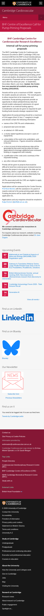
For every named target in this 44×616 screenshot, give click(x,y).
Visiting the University (10, 586)
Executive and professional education (16, 555)
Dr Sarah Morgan (24, 450)
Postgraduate (7, 547)
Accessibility (7, 515)
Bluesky (5, 358)
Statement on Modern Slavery (13, 526)
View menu (3, 3)
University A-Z (7, 533)
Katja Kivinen (7, 202)
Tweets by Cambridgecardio (12, 416)
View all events (33, 299)
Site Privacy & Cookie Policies (13, 436)
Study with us (7, 481)
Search (40, 3)
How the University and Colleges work (16, 570)
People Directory (8, 461)
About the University (10, 565)
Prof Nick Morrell (8, 189)
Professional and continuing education (16, 551)
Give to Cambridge (9, 574)
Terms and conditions (10, 529)
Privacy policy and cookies (12, 522)
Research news (8, 597)
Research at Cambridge (11, 592)
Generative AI (14, 292)
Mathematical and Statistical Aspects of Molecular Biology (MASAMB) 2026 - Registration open (24, 256)
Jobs (4, 578)
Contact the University (10, 512)
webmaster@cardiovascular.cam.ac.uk (16, 444)
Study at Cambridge (10, 539)
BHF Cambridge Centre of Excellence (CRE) (19, 471)
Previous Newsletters (14, 398)
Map (3, 582)
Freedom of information (11, 519)
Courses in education (10, 559)
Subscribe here (13, 394)
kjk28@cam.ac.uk (20, 202)
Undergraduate (8, 543)
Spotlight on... (7, 609)
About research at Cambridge (13, 601)
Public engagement (9, 605)
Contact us (6, 432)
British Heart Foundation (11, 491)
